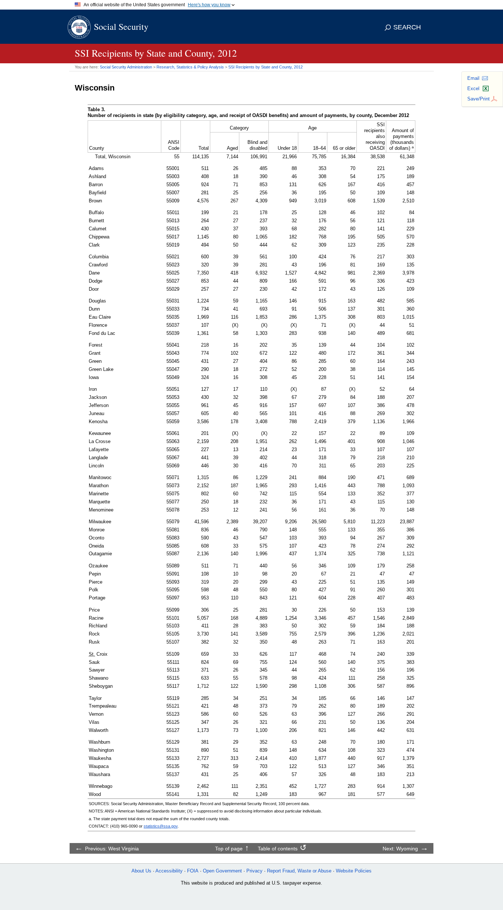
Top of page (229, 848)
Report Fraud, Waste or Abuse (299, 871)
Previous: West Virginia (112, 848)
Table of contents (278, 848)
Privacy (254, 871)
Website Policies (354, 871)
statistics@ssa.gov (160, 826)
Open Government (222, 871)
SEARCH (407, 27)
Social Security (121, 26)
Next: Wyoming (400, 848)
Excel (473, 88)
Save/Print (478, 99)
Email (473, 78)
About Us (141, 871)
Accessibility (169, 871)
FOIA (192, 871)
